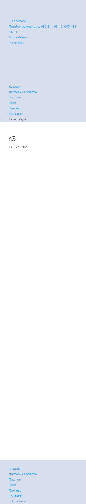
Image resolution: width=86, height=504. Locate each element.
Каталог (15, 86)
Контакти (16, 114)
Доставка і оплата (23, 92)
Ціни (12, 103)
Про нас (15, 108)
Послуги (15, 97)
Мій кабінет (18, 37)
